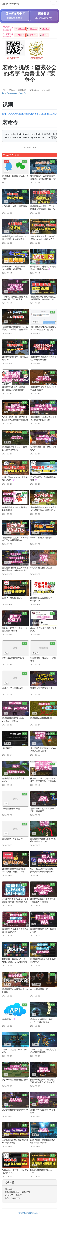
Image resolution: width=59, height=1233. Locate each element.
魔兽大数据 (12, 4)
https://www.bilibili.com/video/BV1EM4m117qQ (29, 113)
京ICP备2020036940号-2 (29, 1213)
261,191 (45, 29)
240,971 (21, 35)
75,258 (45, 35)
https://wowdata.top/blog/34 (14, 93)
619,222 (33, 35)
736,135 (21, 29)
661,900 (33, 29)
